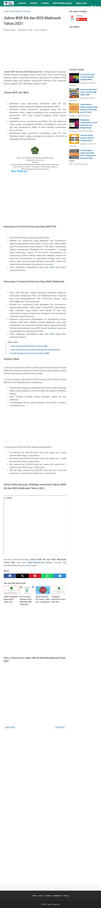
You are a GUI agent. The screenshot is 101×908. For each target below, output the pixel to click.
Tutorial (10, 10)
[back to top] (96, 902)
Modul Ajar (81, 3)
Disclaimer (57, 896)
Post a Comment (40, 30)
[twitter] (22, 576)
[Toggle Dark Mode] (92, 6)
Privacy (66, 896)
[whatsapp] (47, 576)
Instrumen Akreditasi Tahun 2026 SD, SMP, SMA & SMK (88, 92)
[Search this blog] (95, 6)
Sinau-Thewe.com (35, 562)
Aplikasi (22, 3)
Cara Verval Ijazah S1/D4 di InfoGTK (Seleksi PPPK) (87, 77)
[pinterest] (35, 576)
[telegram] (60, 576)
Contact (48, 896)
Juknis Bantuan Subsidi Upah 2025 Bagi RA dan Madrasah (35, 350)
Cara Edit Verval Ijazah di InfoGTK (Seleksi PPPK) (87, 137)
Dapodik (33, 3)
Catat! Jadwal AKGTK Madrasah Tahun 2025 (28, 346)
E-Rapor (45, 3)
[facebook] (10, 576)
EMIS (52, 267)
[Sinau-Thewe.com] (9, 3)
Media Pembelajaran (62, 3)
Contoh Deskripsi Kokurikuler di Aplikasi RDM (29, 353)
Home (34, 896)
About (41, 896)
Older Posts (59, 727)
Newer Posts (10, 727)
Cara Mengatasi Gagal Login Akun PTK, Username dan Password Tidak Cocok (82, 155)
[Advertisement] (35, 51)
